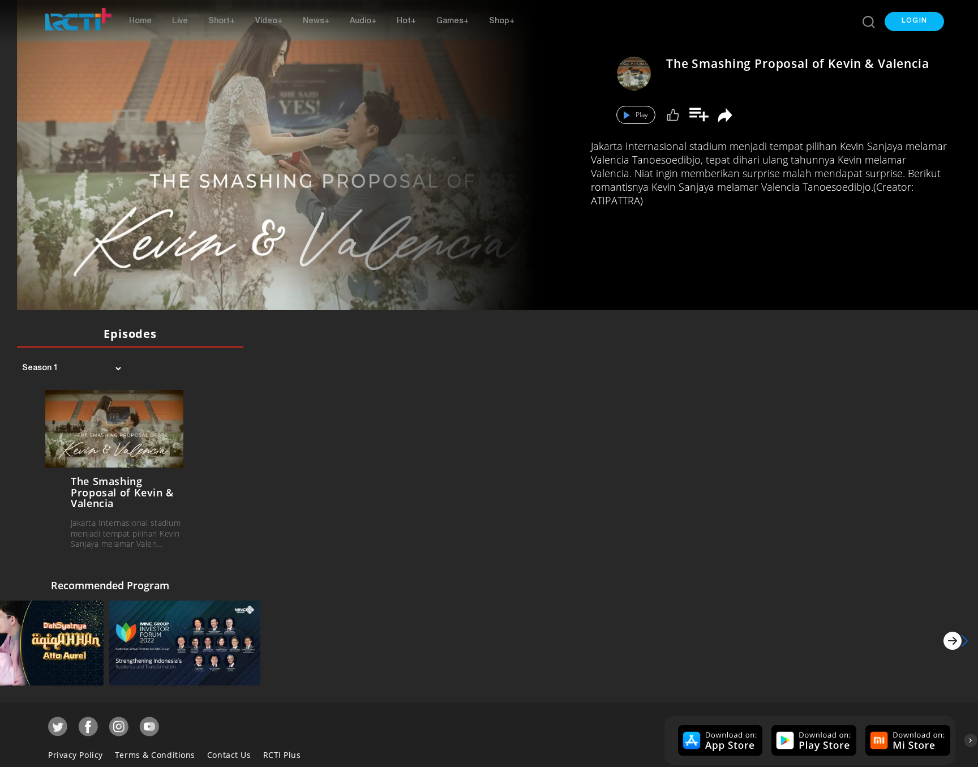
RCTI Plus (282, 752)
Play (642, 114)
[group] (719, 737)
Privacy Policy (75, 752)
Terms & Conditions (155, 752)
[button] (914, 21)
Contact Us (229, 752)
